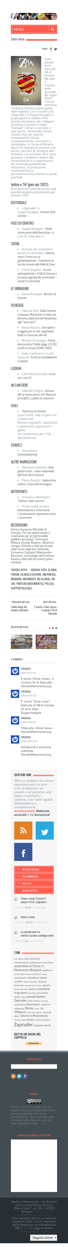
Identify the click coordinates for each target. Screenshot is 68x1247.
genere (47, 985)
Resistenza (33, 1004)
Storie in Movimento (34, 1016)
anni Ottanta (19, 959)
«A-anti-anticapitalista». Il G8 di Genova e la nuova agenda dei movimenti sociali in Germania (37, 275)
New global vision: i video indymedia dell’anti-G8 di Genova (35, 471)
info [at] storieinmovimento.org (33, 1213)
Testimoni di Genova (34, 411)
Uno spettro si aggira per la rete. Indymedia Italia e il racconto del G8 (36, 331)
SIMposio (20, 1012)
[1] (50, 628)
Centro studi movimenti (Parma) (27, 974)
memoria (16, 578)
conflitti (18, 981)
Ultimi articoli (30, 890)
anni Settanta (32, 958)
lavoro (33, 989)
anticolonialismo (21, 962)
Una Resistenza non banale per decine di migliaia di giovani (23, 639)
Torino (17, 1020)
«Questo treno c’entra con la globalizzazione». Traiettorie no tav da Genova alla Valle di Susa (36, 258)
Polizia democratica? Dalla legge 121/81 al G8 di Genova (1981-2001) (37, 344)
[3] (56, 628)
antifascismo (36, 962)
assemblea (48, 962)
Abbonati (42, 811)
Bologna (35, 970)
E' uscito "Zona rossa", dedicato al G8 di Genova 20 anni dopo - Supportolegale (37, 707)
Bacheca (28, 907)
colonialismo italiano (37, 977)
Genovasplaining (27, 454)
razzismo (44, 1001)
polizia (49, 583)
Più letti (26, 883)
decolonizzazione (30, 981)
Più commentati (30, 876)
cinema (44, 974)
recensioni (19, 1004)
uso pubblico (28, 1019)
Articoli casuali (30, 869)
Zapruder (29, 922)
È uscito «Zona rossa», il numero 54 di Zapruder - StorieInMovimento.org (37, 682)
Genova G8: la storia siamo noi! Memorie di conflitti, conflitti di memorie (36, 394)
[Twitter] (55, 49)
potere (23, 997)
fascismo (42, 981)
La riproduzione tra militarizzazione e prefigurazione (37, 933)
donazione (41, 815)
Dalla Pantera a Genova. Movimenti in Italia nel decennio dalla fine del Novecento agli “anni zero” (37, 316)
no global (43, 578)
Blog (27, 941)
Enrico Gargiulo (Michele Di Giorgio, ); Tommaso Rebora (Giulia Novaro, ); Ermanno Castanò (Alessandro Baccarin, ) (33, 546)
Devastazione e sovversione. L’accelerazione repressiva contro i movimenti (36, 514)
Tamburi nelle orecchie (30, 501)
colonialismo (20, 977)
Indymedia (49, 574)
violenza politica (43, 1020)
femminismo (30, 986)
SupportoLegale (21, 588)
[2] (53, 628)
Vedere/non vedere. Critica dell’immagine (36, 482)
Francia (39, 985)
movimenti (29, 578)
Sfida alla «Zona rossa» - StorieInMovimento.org (37, 730)
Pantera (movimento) (29, 583)
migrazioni (20, 992)
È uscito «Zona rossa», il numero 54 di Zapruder (45, 610)
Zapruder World (42, 1025)
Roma (29, 1008)
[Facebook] (51, 49)
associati (20, 815)
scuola (36, 1008)
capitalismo (47, 970)
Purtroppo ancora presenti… (47, 642)
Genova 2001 (39, 569)
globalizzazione (30, 574)
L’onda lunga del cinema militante (19, 608)
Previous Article (21, 602)
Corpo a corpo (28, 917)
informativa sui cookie (34, 1231)
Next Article (49, 602)
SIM (42, 1008)
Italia (26, 989)
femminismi (19, 985)
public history (34, 1001)
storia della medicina (34, 1012)
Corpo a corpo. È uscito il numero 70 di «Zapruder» (34, 900)
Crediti (26, 1228)
